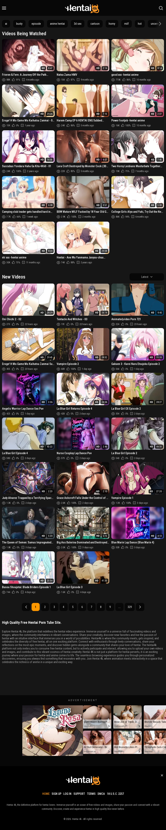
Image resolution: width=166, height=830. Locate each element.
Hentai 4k (77, 819)
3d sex (77, 23)
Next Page (140, 607)
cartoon (95, 23)
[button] (159, 23)
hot (140, 23)
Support (79, 793)
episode (36, 23)
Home (46, 793)
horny (112, 23)
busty (19, 23)
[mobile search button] (161, 8)
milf (126, 23)
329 (130, 607)
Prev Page (26, 607)
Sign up (56, 793)
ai (6, 23)
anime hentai (57, 23)
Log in (67, 793)
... (119, 607)
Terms (91, 793)
